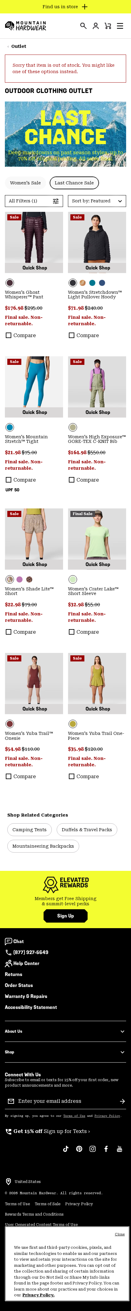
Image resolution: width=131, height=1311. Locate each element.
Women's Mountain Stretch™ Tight (26, 439)
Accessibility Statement (31, 1007)
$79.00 (29, 604)
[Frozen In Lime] (97, 539)
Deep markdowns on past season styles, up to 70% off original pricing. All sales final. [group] (65, 156)
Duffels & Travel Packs (87, 829)
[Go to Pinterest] (79, 1152)
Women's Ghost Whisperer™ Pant (24, 295)
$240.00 (94, 308)
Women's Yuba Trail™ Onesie (29, 736)
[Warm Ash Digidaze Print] (29, 579)
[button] (120, 26)
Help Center (26, 963)
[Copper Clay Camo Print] (82, 283)
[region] (67, 1263)
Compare (24, 335)
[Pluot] (34, 683)
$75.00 (29, 452)
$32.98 (76, 604)
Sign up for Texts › (47, 1131)
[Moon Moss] (97, 683)
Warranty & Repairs (26, 996)
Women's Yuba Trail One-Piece (96, 736)
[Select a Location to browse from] (8, 1181)
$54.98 (13, 749)
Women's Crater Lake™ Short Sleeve (93, 591)
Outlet (18, 46)
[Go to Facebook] (106, 1152)
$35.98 (76, 749)
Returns (13, 974)
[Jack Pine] (92, 283)
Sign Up (65, 916)
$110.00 (31, 749)
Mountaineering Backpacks (43, 846)
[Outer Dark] (102, 283)
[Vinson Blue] (34, 387)
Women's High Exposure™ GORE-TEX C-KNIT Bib (97, 439)
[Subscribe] (122, 1101)
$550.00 (96, 452)
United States (28, 1182)
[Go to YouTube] (119, 1152)
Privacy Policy (107, 1115)
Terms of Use (74, 1115)
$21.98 (13, 452)
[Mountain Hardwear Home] (25, 25)
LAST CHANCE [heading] (65, 127)
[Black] (97, 242)
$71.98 (76, 308)
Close (120, 1234)
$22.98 (13, 604)
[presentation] (83, 26)
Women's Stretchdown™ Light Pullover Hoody (95, 295)
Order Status (19, 985)
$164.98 (77, 452)
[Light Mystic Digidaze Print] (34, 539)
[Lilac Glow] (19, 579)
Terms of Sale (47, 1204)
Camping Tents (29, 829)
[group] (65, 901)
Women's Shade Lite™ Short (29, 591)
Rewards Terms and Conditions (34, 1214)
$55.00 (92, 604)
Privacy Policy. (39, 1295)
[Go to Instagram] (92, 1152)
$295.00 (33, 308)
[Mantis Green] (97, 387)
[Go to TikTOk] (66, 1152)
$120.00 (94, 749)
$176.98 (14, 308)
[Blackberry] (34, 242)
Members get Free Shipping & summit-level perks (66, 901)
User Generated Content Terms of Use (41, 1225)
